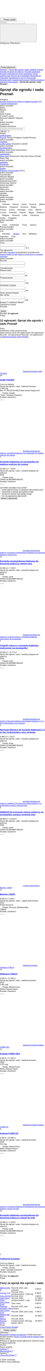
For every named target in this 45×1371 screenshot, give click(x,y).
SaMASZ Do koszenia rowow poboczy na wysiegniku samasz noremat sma (22, 813)
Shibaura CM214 (8, 974)
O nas (2, 1327)
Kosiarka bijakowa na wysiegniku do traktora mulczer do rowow (19, 463)
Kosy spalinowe (25, 74)
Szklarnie (4, 82)
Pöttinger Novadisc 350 (5, 1308)
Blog (30, 1337)
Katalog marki (38, 1337)
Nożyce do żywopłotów (20, 76)
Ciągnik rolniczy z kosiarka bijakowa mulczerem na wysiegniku (19, 646)
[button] (22, 55)
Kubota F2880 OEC (10, 1054)
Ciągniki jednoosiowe (21, 80)
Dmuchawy (31, 78)
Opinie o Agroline (21, 1337)
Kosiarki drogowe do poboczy (12, 72)
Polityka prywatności (17, 1335)
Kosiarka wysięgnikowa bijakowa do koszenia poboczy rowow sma (19, 562)
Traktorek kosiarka (10, 1259)
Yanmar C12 (5, 1293)
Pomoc (8, 1327)
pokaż (3, 311)
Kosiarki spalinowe (32, 72)
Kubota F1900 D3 (9, 1133)
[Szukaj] (18, 33)
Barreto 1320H (7, 894)
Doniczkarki (13, 82)
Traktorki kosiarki (36, 70)
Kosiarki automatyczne (9, 74)
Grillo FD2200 (7, 380)
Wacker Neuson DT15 (3, 1321)
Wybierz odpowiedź (9, 498)
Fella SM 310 (5, 1296)
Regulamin (4, 1335)
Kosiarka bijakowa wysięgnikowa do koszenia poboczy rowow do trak (19, 1216)
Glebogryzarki (5, 80)
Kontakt (15, 1327)
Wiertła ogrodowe (37, 80)
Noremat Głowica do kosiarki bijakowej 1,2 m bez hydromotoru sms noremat (22, 731)
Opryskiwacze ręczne (17, 78)
